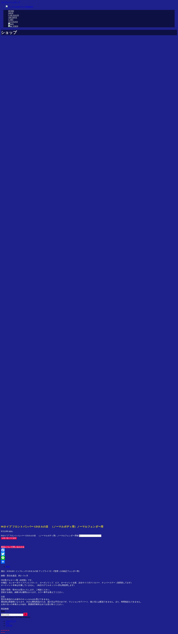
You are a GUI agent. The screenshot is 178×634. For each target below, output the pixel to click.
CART (10, 20)
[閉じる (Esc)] (2, 630)
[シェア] (4, 630)
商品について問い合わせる (12, 547)
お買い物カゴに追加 (9, 538)
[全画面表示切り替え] (6, 630)
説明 (8, 567)
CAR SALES (13, 15)
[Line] (89, 558)
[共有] (89, 562)
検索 (3, 611)
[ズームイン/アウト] (8, 630)
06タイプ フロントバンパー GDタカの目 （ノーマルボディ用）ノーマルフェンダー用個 (39, 536)
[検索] (25, 614)
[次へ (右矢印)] (4, 632)
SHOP (10, 13)
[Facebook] (89, 550)
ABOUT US (11, 621)
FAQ (8, 623)
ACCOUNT (13, 22)
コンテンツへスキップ (10, 2)
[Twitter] (89, 554)
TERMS (9, 626)
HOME (11, 11)
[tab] (91, 567)
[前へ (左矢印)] (2, 632)
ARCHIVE (12, 17)
